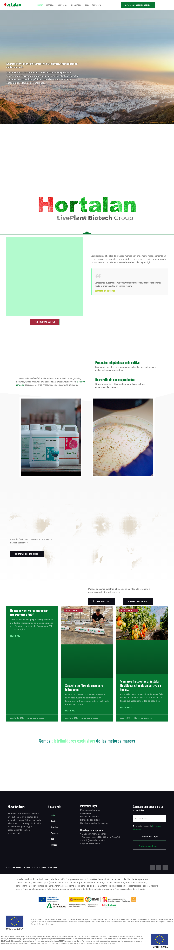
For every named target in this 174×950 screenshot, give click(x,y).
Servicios (63, 5)
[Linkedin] (165, 867)
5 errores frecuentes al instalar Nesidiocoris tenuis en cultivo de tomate (140, 685)
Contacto (96, 5)
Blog (87, 5)
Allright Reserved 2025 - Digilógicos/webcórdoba (31, 867)
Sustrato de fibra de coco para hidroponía (84, 687)
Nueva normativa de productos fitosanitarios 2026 (29, 612)
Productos (76, 5)
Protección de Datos (148, 846)
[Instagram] (158, 867)
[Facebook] (152, 867)
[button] (149, 846)
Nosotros (50, 5)
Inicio (40, 5)
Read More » (16, 636)
